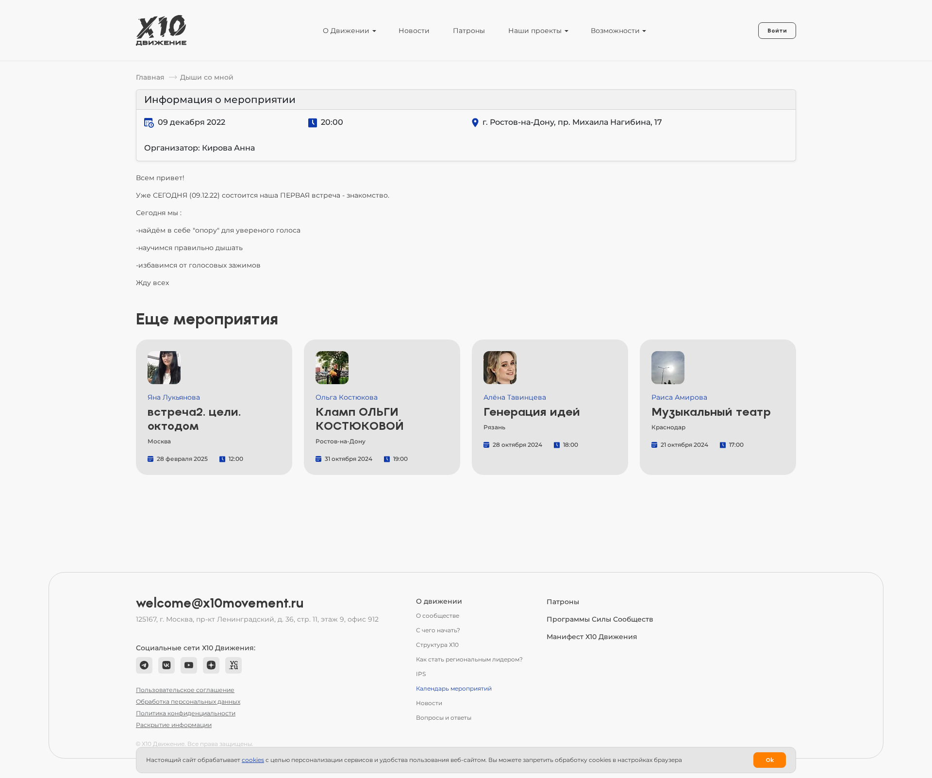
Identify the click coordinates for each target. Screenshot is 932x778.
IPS (421, 673)
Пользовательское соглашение (185, 689)
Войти (777, 30)
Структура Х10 (437, 644)
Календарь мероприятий (454, 688)
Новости (414, 30)
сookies (253, 759)
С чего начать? (438, 630)
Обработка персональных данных (188, 701)
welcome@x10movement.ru (220, 603)
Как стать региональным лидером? (469, 659)
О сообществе (437, 615)
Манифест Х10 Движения (592, 636)
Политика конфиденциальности (185, 713)
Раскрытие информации (174, 724)
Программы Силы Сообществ (600, 619)
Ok (770, 760)
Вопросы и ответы (443, 717)
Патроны (469, 30)
